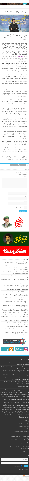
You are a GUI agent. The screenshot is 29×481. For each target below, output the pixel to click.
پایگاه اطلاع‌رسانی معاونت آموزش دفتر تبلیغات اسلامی (18, 439)
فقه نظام (24, 411)
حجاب (27, 405)
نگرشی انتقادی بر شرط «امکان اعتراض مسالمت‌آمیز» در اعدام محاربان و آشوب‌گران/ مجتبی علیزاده (15, 272)
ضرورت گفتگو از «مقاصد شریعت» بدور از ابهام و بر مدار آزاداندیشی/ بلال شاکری (16, 262)
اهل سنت (8, 399)
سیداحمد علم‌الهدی (14, 165)
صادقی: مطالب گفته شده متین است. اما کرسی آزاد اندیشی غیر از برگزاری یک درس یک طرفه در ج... (15, 371)
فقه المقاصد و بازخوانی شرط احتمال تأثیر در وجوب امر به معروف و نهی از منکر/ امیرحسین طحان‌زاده (14, 280)
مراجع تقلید (23, 412)
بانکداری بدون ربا (22, 402)
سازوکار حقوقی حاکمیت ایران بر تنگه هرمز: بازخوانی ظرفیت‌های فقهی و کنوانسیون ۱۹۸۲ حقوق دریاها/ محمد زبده (15, 266)
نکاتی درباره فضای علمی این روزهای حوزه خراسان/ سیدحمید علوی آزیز (14, 276)
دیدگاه (25, 177)
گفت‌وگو (21, 417)
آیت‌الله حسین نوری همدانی (14, 390)
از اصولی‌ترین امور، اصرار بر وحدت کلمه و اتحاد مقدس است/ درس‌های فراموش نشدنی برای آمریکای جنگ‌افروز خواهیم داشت (15, 313)
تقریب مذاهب (6, 402)
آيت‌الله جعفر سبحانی (24, 390)
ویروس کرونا (14, 414)
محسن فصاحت (12, 411)
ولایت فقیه (19, 415)
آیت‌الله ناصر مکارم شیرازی (20, 394)
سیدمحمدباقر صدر (24, 409)
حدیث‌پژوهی (23, 405)
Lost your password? (23, 469)
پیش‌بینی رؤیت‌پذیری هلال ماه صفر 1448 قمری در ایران (16, 320)
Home (26, 11)
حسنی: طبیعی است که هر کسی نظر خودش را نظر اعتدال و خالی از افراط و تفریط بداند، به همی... (15, 367)
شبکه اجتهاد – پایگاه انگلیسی (23, 424)
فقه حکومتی (6, 409)
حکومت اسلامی (18, 407)
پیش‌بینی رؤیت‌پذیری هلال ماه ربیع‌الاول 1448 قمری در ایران (15, 291)
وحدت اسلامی (25, 415)
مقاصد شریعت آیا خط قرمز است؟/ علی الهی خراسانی (17, 289)
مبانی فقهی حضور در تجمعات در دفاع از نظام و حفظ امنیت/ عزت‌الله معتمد (16, 302)
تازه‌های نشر (14, 402)
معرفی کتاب (18, 413)
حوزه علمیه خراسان (22, 165)
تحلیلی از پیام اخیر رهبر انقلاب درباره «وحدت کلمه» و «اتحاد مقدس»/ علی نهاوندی (15, 306)
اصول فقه (13, 396)
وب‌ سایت (25, 201)
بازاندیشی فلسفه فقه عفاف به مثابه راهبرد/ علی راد (17, 326)
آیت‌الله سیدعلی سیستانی (13, 392)
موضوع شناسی (12, 412)
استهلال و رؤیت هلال (20, 396)
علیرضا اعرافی (16, 409)
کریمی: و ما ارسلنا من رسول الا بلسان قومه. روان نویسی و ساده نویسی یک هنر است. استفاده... (16, 363)
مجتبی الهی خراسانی (18, 411)
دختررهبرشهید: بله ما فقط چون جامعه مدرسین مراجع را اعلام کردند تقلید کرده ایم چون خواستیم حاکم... (16, 378)
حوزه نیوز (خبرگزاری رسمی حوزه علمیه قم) (20, 436)
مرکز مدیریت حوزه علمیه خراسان (22, 434)
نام (26, 191)
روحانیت (3, 407)
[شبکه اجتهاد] (14, 4)
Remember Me (17, 466)
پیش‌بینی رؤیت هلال (8, 414)
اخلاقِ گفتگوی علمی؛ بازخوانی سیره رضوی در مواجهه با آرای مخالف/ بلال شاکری (16, 286)
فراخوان (12, 409)
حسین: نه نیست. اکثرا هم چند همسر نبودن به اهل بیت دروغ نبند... (16, 374)
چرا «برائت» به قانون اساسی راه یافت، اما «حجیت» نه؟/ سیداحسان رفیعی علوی (16, 298)
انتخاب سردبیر (16, 399)
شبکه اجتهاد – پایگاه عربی (23, 426)
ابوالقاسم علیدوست (8, 394)
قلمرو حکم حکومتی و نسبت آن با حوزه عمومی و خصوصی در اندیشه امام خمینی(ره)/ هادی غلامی (15, 333)
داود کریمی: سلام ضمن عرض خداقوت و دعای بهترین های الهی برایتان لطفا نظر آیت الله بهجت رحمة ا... (16, 382)
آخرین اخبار (22, 11)
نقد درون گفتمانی (6, 413)
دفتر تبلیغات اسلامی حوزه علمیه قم (21, 431)
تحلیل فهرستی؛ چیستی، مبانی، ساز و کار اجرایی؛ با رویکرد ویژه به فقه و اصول (14, 329)
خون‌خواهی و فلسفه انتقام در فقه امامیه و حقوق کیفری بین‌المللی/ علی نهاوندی (16, 323)
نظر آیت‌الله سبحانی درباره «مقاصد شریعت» (19, 283)
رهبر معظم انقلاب (10, 407)
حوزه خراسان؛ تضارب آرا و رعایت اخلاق (20, 269)
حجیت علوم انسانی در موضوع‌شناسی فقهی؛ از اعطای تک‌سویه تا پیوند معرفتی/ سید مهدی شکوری (15, 294)
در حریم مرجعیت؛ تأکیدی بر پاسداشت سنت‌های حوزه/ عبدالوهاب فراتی (14, 317)
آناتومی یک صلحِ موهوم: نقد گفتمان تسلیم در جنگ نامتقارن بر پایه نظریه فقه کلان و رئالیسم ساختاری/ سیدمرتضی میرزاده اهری (15, 309)
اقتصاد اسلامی (7, 396)
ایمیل (26, 196)
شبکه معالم (26, 429)
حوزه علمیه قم (26, 407)
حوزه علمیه (18, 405)
